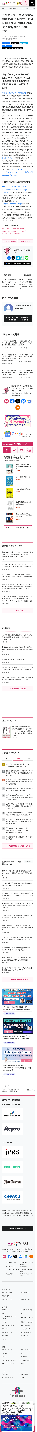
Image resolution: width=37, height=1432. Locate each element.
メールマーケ (24, 1336)
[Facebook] (12, 401)
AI (22, 8)
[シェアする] (9, 258)
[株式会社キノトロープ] (12, 1167)
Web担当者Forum (9, 3)
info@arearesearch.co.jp (12, 203)
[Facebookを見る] (10, 1256)
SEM (4, 1339)
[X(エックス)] (17, 401)
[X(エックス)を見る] (15, 1256)
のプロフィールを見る (17, 319)
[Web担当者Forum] (18, 1244)
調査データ (6, 1353)
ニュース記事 (24, 1374)
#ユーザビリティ (7, 234)
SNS (27, 8)
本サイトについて (12, 1262)
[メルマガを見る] (4, 1256)
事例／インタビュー (26, 1350)
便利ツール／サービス (9, 1360)
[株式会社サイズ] (12, 1182)
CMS (4, 1322)
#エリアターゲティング (18, 231)
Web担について (7, 1299)
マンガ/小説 (24, 1356)
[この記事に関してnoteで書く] (22, 258)
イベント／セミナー (26, 1360)
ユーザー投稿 (5, 1088)
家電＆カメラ (21, 450)
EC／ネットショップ (26, 1332)
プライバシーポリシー (13, 1269)
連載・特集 (6, 1296)
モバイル (5, 1336)
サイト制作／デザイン (27, 1317)
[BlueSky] (23, 401)
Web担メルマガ (25, 1292)
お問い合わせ (11, 1267)
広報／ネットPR (7, 1332)
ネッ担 (26, 393)
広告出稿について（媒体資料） (26, 1263)
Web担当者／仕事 (8, 1325)
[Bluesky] (20, 1256)
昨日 (7, 759)
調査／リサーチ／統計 (27, 1322)
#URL (22, 229)
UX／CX (5, 1329)
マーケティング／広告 (13, 8)
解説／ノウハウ (7, 1350)
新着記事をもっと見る (19, 689)
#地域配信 (17, 234)
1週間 (18, 759)
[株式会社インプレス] (17, 1392)
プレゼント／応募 (8, 1377)
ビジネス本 (14, 450)
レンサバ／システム (26, 1329)
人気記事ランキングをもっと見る (19, 846)
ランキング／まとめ (8, 1363)
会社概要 (10, 1274)
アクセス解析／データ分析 (9, 1317)
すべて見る (19, 610)
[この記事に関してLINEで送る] (26, 258)
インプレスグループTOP (26, 1275)
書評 (22, 1353)
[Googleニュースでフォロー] (26, 1256)
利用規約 (24, 1267)
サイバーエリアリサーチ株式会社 (14, 93)
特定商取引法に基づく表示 (26, 1270)
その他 (22, 1339)
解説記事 (5, 1374)
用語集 (22, 1377)
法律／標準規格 (25, 1325)
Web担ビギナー (7, 1292)
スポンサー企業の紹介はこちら (18, 1229)
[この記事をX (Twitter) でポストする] (13, 258)
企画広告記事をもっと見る (19, 979)
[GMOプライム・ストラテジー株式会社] (12, 1197)
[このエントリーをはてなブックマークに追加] (18, 258)
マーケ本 (6, 450)
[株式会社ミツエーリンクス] (12, 1114)
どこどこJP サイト (15, 169)
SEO (3, 8)
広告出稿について (26, 1299)
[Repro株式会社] (12, 1129)
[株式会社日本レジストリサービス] (12, 1152)
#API (4, 229)
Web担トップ (5, 1086)
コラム (5, 1356)
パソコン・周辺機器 (29, 450)
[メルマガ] (6, 401)
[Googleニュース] (29, 401)
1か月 (28, 759)
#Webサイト (6, 231)
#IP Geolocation (13, 229)
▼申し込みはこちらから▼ (9, 1414)
